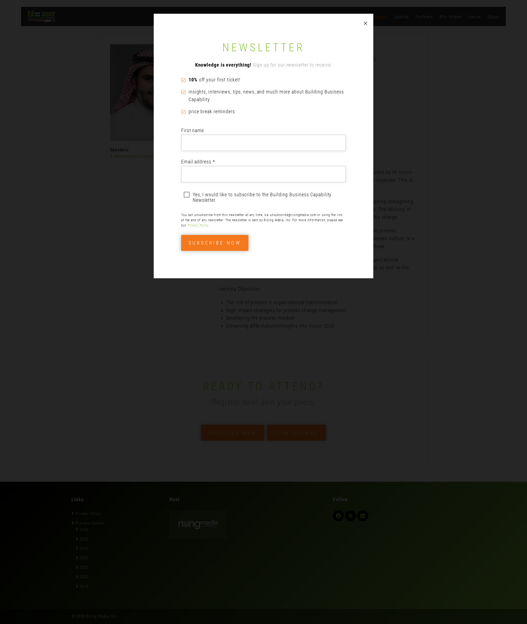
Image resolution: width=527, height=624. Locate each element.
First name (192, 130)
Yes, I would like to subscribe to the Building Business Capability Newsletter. (262, 197)
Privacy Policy (198, 225)
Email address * (198, 161)
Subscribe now (215, 243)
